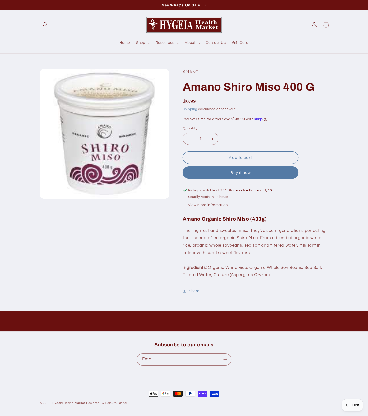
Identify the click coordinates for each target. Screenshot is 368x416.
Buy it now (240, 173)
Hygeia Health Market (68, 403)
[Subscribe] (225, 359)
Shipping (190, 109)
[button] (45, 25)
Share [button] (194, 291)
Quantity (190, 128)
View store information (208, 205)
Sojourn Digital (116, 403)
